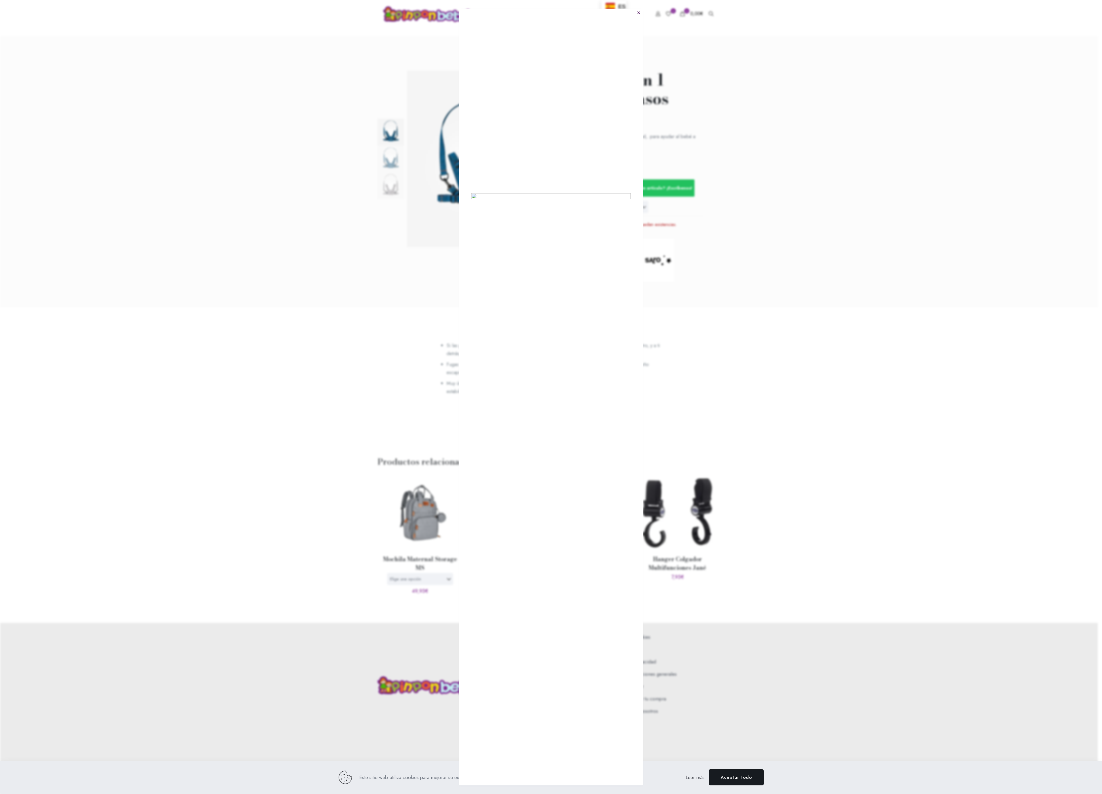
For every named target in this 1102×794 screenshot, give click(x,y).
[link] (551, 408)
